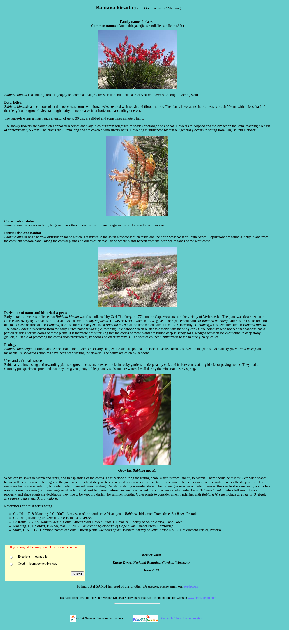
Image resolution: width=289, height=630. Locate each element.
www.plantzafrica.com (202, 597)
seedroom (191, 586)
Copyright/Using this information (182, 618)
